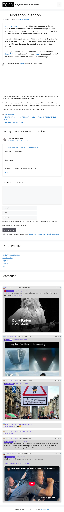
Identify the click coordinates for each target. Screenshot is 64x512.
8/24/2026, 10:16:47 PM (20, 339)
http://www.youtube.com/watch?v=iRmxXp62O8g (21, 147)
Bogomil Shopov (11, 54)
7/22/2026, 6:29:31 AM (23, 457)
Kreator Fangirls (10, 457)
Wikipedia (5, 263)
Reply (6, 173)
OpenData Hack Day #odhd (14, 122)
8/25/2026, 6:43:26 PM (22, 291)
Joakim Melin (9, 383)
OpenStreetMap (7, 258)
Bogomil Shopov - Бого (27, 4)
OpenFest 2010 (11, 26)
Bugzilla (5, 261)
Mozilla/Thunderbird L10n (11, 255)
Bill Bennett (9, 441)
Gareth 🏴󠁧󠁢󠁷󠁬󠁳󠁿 (9, 339)
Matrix (4, 266)
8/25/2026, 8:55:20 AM (25, 431)
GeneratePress (44, 509)
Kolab (37, 54)
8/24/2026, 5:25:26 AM (21, 441)
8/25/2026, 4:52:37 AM (22, 383)
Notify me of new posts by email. (15, 225)
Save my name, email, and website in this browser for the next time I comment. (31, 221)
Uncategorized (10, 114)
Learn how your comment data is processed (44, 234)
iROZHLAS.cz (9, 291)
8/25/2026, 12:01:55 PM (25, 424)
